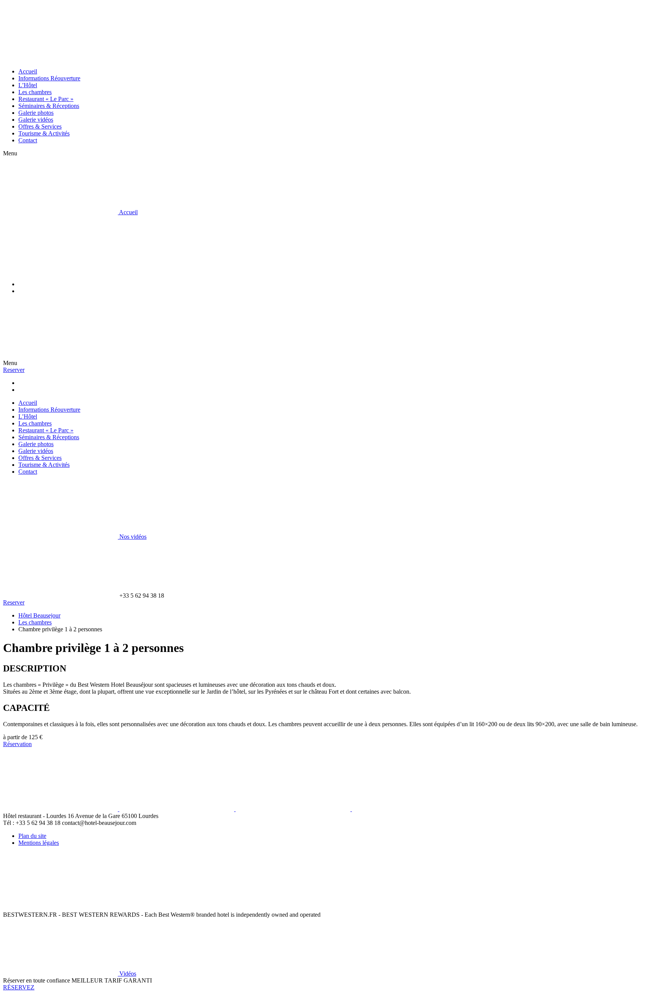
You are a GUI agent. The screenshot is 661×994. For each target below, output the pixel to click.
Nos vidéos (132, 536)
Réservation (17, 744)
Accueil (128, 212)
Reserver (13, 370)
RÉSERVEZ (18, 987)
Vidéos (127, 973)
